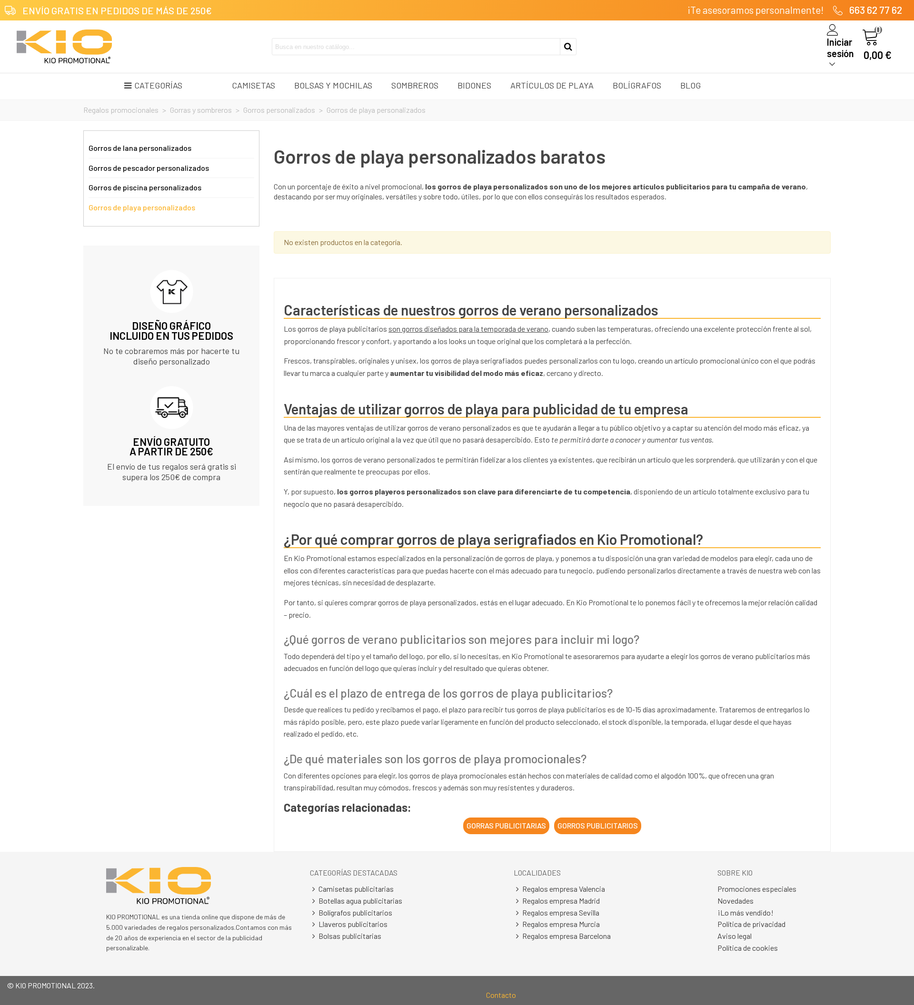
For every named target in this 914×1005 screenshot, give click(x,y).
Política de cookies (747, 947)
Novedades (735, 900)
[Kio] (64, 47)
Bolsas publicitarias (349, 935)
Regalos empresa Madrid (561, 900)
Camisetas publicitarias (356, 888)
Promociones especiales (756, 888)
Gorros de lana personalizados (140, 147)
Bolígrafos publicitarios (355, 912)
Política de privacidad (751, 923)
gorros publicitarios (597, 825)
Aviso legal (734, 935)
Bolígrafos (637, 85)
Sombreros (414, 85)
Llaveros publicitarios (352, 923)
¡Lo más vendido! (745, 912)
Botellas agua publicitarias (360, 900)
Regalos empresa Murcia (561, 923)
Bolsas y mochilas (333, 85)
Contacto (501, 994)
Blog (690, 85)
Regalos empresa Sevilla (560, 912)
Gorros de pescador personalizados (149, 167)
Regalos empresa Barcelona (566, 935)
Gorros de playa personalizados (142, 207)
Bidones (474, 85)
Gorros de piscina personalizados (145, 187)
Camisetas (253, 85)
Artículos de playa (552, 85)
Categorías (158, 85)
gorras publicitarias (506, 825)
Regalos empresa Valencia (563, 888)
